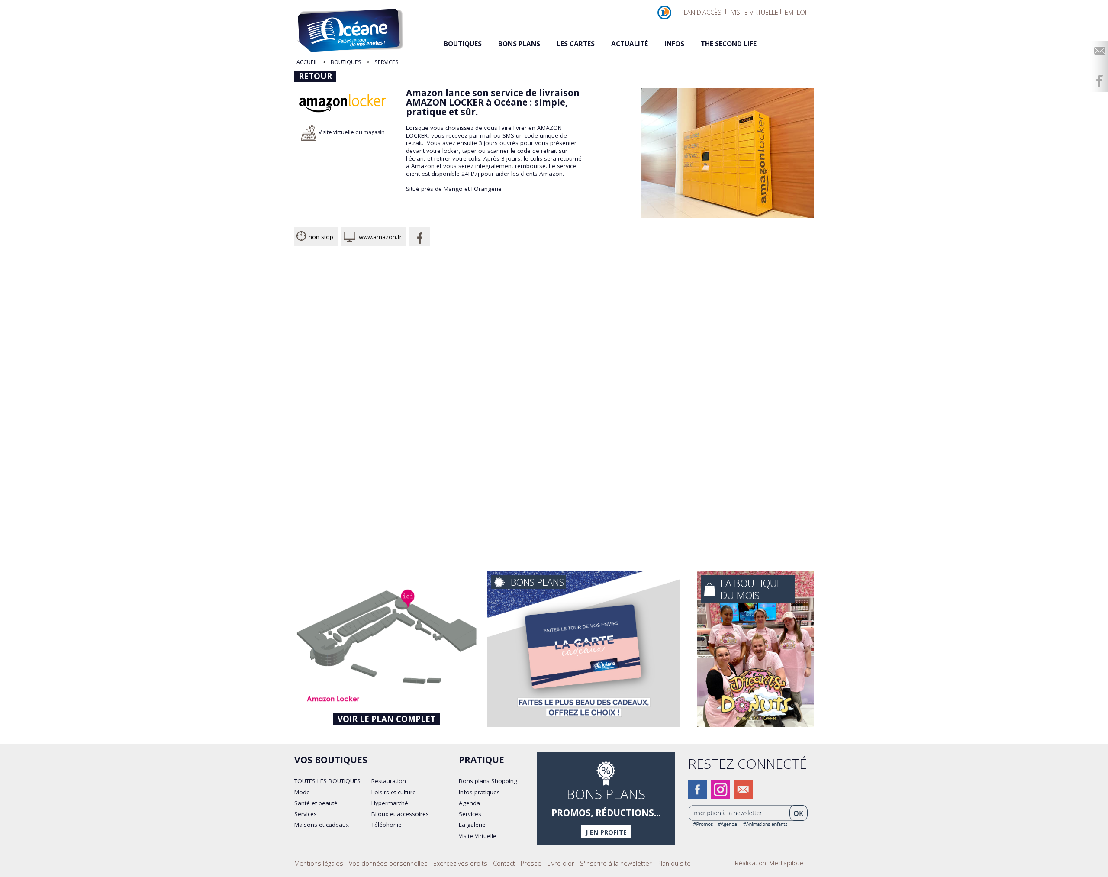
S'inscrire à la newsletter (616, 863)
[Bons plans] (606, 798)
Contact (504, 863)
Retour (315, 76)
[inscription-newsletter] (748, 825)
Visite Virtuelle (477, 836)
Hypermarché (389, 803)
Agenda (469, 803)
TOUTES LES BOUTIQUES (327, 781)
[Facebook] (1099, 80)
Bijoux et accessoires (400, 814)
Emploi (795, 12)
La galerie (472, 825)
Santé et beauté (316, 803)
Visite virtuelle (754, 12)
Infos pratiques (479, 792)
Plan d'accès (700, 12)
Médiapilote (786, 862)
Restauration (388, 781)
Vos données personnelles (388, 863)
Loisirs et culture (393, 792)
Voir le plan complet (386, 718)
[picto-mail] (743, 795)
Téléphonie (386, 825)
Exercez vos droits (460, 863)
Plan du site (674, 863)
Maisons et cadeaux (321, 825)
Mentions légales (318, 863)
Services (305, 814)
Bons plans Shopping (488, 781)
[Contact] (1099, 50)
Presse (531, 863)
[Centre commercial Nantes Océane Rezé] (357, 27)
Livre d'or (560, 863)
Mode (302, 792)
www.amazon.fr (380, 237)
